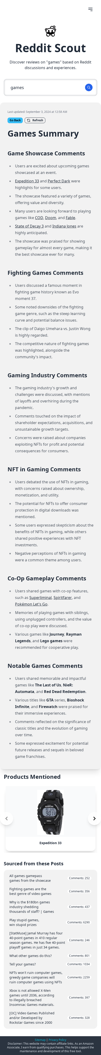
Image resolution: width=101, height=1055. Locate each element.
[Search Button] (89, 87)
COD (39, 217)
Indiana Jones (64, 226)
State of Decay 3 (29, 226)
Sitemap (40, 1040)
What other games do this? (49, 955)
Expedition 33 (27, 181)
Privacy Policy (57, 1040)
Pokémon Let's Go (31, 604)
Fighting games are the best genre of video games (49, 891)
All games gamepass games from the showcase (49, 878)
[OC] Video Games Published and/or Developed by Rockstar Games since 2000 (49, 1018)
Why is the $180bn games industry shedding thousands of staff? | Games (49, 907)
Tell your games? (49, 964)
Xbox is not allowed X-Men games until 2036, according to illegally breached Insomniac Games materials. (49, 997)
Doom (50, 217)
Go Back (15, 120)
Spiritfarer (63, 597)
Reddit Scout (50, 47)
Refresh (37, 120)
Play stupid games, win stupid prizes (49, 922)
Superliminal (40, 597)
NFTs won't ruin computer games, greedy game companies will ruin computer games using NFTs (49, 977)
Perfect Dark (59, 181)
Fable (70, 217)
